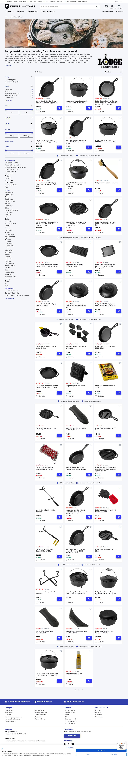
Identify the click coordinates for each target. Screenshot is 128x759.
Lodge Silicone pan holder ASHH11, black (44, 632)
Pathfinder (8, 259)
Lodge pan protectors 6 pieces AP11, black (76, 347)
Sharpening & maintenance (13, 717)
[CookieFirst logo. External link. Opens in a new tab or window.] (2, 749)
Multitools (8, 714)
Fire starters (9, 180)
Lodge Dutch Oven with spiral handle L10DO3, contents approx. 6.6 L (76, 184)
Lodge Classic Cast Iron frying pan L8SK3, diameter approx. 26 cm (47, 102)
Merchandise (98, 714)
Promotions (9, 289)
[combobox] (113, 72)
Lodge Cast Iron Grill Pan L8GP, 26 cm (105, 550)
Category (8, 77)
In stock (7, 118)
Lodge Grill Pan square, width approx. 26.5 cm (46, 429)
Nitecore (7, 254)
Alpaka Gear (9, 195)
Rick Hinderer (9, 263)
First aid (7, 176)
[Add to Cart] (59, 108)
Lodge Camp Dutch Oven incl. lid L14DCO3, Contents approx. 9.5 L (47, 675)
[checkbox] (31, 89)
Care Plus (8, 215)
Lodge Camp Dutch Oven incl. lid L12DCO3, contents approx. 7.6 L (76, 102)
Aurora (7, 197)
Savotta (7, 268)
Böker (7, 208)
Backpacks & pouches (12, 163)
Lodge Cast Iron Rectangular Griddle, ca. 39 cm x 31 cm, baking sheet (105, 266)
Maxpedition (9, 250)
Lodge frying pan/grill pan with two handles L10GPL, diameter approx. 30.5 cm (105, 469)
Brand (7, 86)
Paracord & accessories (12, 165)
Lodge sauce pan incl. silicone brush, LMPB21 (46, 347)
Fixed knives (8, 712)
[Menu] (125, 742)
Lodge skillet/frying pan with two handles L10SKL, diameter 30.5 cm (47, 387)
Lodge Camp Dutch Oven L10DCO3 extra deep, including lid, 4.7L (46, 142)
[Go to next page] (82, 690)
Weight (7, 129)
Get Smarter (9, 298)
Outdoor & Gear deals (12, 291)
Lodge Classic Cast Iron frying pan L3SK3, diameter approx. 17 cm (106, 223)
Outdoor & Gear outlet (12, 293)
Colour (7, 123)
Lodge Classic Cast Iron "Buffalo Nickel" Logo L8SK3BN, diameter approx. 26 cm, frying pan (106, 102)
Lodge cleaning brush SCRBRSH (106, 183)
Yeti (6, 283)
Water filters (9, 183)
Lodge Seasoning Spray (74, 674)
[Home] (20, 6)
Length (7, 146)
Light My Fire (9, 243)
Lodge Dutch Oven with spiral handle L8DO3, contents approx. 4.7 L (106, 593)
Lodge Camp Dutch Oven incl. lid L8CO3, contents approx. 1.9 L (76, 592)
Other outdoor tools (11, 169)
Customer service (70, 710)
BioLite (7, 203)
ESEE (6, 217)
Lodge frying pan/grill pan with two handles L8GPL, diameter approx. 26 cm (76, 223)
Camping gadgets (10, 185)
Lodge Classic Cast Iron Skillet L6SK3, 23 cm (105, 347)
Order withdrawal (70, 719)
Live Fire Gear (9, 246)
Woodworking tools (40, 719)
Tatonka (7, 281)
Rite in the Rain (10, 265)
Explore (20, 11)
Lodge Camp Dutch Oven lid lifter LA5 (45, 511)
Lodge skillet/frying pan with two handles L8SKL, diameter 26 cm (47, 265)
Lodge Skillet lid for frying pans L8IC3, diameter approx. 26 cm (105, 304)
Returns (67, 717)
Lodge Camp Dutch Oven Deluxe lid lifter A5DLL (44, 550)
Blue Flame (8, 206)
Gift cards (98, 712)
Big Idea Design (10, 201)
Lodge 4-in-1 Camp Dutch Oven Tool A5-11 (46, 592)
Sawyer (7, 270)
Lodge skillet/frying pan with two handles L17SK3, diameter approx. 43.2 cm (47, 223)
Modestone (8, 252)
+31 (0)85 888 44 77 (12, 732)
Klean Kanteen (9, 234)
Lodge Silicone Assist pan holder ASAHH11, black (76, 632)
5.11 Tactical (9, 192)
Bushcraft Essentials (11, 210)
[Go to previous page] (75, 690)
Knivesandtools (10, 237)
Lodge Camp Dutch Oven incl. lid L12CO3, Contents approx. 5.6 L (106, 141)
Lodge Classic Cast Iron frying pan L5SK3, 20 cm (46, 304)
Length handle (9, 141)
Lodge (7, 248)
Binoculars (38, 717)
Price (6, 106)
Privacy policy (69, 747)
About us (97, 710)
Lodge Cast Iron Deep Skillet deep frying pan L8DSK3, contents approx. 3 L (75, 511)
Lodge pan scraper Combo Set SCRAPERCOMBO (105, 511)
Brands (7, 190)
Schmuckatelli (9, 272)
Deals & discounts (47, 11)
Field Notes (8, 221)
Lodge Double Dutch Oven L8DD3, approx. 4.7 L (104, 632)
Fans (6, 187)
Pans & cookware (10, 721)
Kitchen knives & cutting (12, 719)
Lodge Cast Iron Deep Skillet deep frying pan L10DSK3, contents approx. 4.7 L (75, 551)
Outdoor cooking (10, 172)
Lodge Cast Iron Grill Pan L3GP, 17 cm (105, 429)
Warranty (68, 714)
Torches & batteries (40, 714)
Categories (8, 11)
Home (6, 16)
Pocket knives (9, 710)
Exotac (7, 219)
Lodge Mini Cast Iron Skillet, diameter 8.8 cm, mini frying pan (76, 468)
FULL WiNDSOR (10, 223)
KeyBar (7, 232)
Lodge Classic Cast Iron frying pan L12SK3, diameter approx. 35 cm (76, 142)
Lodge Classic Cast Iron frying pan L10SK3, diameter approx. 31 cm (46, 184)
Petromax (8, 261)
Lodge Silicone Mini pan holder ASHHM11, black (76, 429)
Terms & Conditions (70, 723)
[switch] (121, 747)
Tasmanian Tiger (10, 277)
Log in (112, 8)
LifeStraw (8, 241)
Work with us (99, 717)
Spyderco (8, 274)
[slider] (6, 109)
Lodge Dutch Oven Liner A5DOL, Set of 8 (106, 386)
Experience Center (70, 712)
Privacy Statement (70, 721)
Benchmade (9, 199)
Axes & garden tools (41, 712)
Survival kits (9, 174)
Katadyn (7, 228)
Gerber (7, 226)
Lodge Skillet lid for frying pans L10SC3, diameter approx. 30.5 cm (76, 305)
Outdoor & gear (14, 16)
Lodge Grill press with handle (75, 386)
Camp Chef (8, 212)
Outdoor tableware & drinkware (15, 167)
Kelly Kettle (8, 230)
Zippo (7, 285)
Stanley (7, 279)
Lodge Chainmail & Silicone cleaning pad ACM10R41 (45, 468)
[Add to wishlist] (61, 78)
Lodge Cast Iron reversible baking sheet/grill (74, 265)
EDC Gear (8, 178)
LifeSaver (8, 239)
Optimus (7, 257)
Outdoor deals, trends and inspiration (17, 295)
